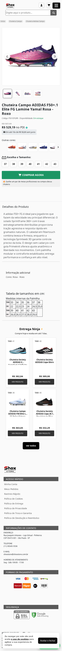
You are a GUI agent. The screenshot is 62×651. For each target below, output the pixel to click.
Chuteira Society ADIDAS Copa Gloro (44, 361)
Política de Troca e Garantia (18, 513)
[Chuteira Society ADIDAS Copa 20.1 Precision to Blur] (44, 402)
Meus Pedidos (11, 489)
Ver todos (31, 445)
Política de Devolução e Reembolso (21, 518)
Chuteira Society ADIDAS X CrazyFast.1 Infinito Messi (17, 363)
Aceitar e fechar (47, 640)
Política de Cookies (13, 498)
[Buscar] (54, 13)
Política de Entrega (13, 503)
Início (3, 21)
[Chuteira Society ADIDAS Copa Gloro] (44, 350)
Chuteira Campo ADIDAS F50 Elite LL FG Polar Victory (17, 414)
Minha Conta (10, 484)
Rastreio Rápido (12, 493)
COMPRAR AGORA (33, 175)
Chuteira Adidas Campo (35, 21)
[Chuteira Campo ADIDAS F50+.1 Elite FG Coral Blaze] (11, 147)
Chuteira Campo (15, 21)
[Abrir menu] (56, 6)
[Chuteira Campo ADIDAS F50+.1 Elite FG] (22, 147)
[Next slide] (58, 147)
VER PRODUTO (17, 382)
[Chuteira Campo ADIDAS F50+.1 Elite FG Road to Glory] (32, 147)
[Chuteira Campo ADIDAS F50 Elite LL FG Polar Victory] (17, 402)
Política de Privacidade (15, 508)
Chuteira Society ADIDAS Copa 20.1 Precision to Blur (44, 414)
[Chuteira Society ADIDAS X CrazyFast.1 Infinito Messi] (17, 350)
